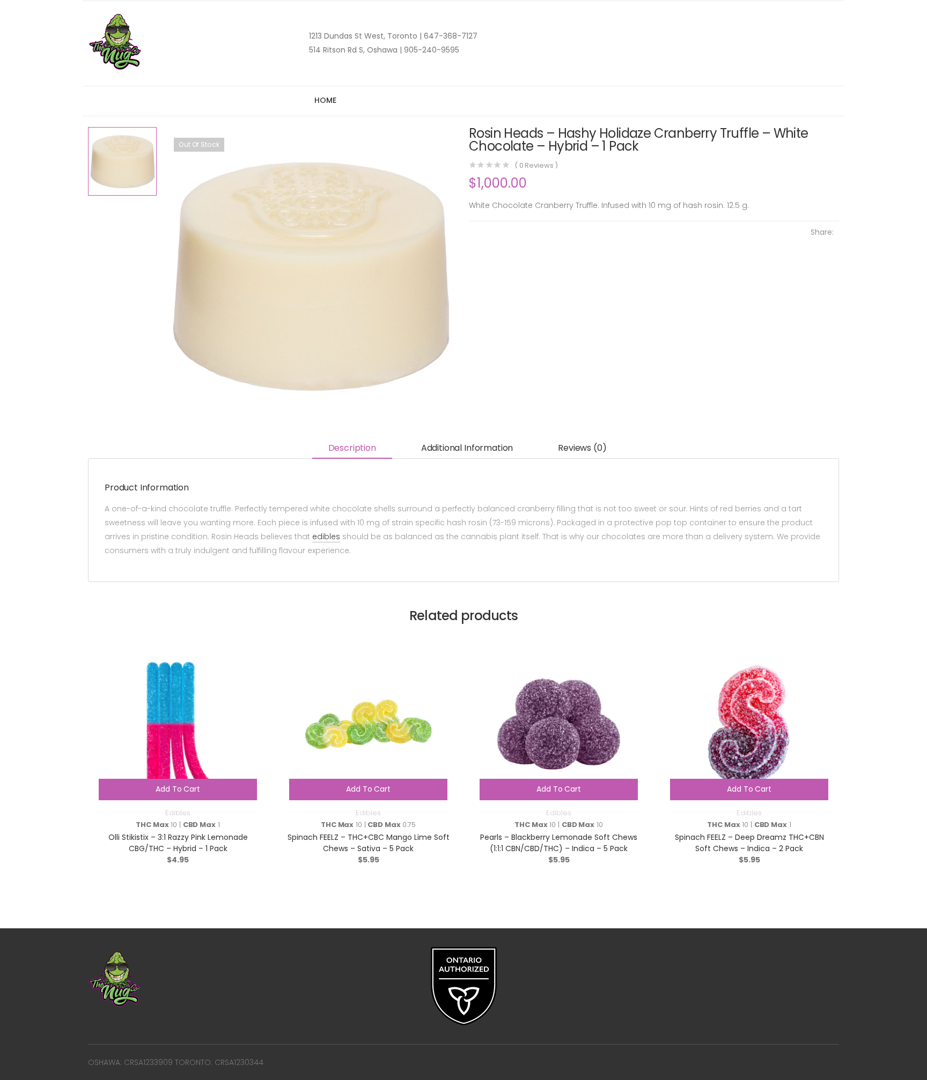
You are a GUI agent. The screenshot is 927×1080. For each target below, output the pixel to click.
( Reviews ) (536, 165)
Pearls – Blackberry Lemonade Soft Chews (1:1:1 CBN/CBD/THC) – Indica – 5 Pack (558, 843)
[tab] (352, 449)
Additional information (467, 448)
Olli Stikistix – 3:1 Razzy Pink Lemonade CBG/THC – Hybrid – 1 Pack (178, 843)
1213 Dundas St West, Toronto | (365, 36)
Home (325, 100)
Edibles (177, 813)
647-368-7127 (449, 36)
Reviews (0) (582, 448)
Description (352, 448)
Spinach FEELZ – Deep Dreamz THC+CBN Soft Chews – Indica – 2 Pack (749, 843)
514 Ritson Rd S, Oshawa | (355, 49)
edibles (326, 536)
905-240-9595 (430, 49)
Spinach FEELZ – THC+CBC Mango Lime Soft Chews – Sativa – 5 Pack (369, 843)
